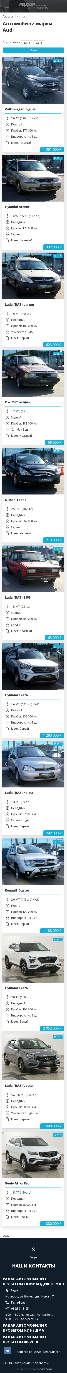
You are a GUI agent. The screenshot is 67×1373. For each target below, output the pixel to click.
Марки (34, 50)
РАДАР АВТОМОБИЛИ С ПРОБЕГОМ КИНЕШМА (25, 1328)
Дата (27, 42)
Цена (39, 42)
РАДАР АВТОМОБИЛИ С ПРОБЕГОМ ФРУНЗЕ (25, 1339)
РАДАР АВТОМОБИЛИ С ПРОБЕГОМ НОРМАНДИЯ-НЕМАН (33, 1281)
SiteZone (46, 1369)
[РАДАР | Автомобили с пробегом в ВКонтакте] (7, 1350)
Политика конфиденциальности (37, 1352)
